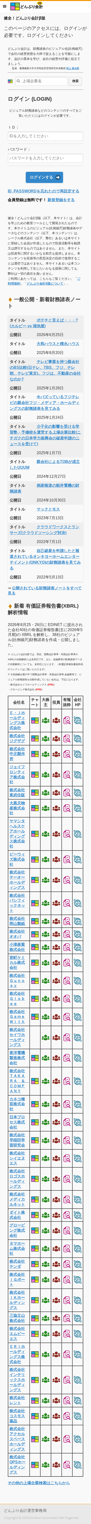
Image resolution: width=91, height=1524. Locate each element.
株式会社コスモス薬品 (17, 1416)
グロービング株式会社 (17, 1230)
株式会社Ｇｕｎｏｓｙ (17, 980)
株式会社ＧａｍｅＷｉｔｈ (17, 1017)
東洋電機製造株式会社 (17, 1058)
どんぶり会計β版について (45, 283)
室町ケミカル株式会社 (17, 963)
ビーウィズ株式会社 (17, 859)
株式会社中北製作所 (17, 754)
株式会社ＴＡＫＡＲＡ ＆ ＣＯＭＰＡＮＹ (19, 1081)
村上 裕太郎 (72, 68)
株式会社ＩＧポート (17, 1279)
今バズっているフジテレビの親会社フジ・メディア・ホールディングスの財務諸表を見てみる (45, 403)
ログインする (41, 177)
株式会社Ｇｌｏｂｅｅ (17, 998)
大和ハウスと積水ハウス (58, 344)
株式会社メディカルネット (17, 1199)
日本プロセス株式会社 (17, 1122)
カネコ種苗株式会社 (17, 1104)
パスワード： (19, 149)
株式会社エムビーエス (17, 1333)
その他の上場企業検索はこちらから (39, 1483)
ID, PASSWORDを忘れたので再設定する (43, 191)
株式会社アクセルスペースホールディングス (17, 1439)
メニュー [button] (4, 6)
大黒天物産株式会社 (17, 808)
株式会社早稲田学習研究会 (17, 1140)
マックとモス (48, 509)
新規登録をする (61, 200)
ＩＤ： (13, 127)
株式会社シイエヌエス (17, 1158)
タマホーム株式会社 (17, 1248)
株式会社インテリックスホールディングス (17, 1379)
